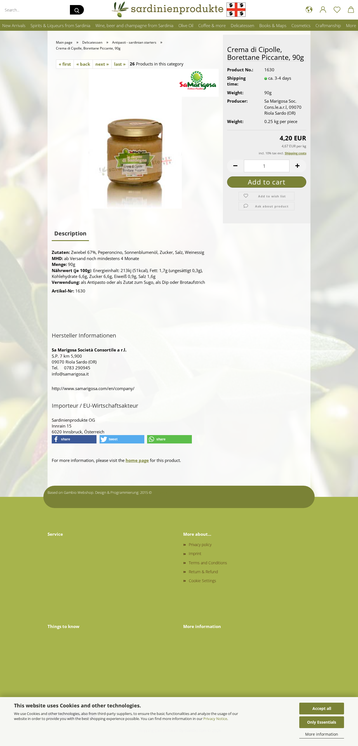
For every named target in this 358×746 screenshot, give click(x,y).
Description (70, 233)
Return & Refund (203, 571)
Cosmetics (300, 25)
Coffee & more (212, 25)
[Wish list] (337, 10)
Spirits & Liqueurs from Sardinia (60, 25)
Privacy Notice (215, 718)
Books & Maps (272, 25)
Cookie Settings (202, 580)
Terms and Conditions (208, 562)
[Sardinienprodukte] (179, 10)
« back (83, 64)
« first (65, 64)
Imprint (195, 553)
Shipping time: (236, 81)
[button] (309, 10)
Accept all (321, 708)
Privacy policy (200, 544)
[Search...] (77, 10)
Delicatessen (242, 25)
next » (102, 64)
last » (120, 64)
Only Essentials (321, 722)
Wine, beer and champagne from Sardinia (134, 25)
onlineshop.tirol (166, 492)
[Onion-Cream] (135, 138)
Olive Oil (185, 25)
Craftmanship (328, 25)
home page (137, 460)
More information (321, 734)
